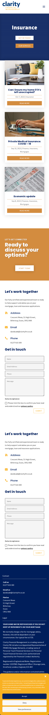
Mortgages (24, 151)
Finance (25, 148)
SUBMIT (39, 411)
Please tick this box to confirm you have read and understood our (24, 404)
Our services (24, 46)
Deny (25, 703)
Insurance (30, 97)
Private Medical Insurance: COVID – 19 (24, 142)
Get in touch (24, 38)
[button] (45, 676)
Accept (24, 696)
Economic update (24, 196)
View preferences (24, 709)
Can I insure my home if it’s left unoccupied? (24, 91)
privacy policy (27, 406)
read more (24, 103)
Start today (24, 268)
